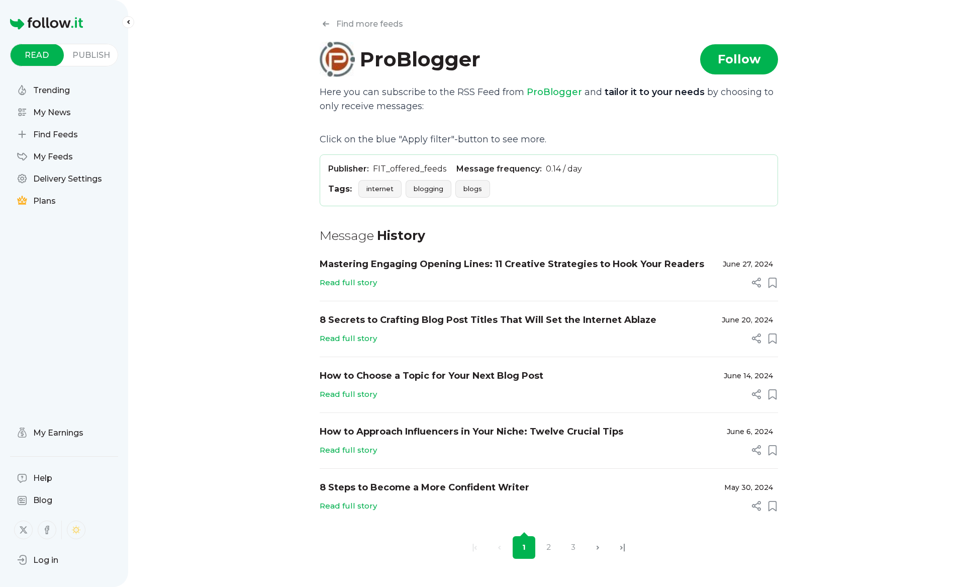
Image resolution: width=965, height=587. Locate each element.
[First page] (474, 547)
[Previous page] (499, 547)
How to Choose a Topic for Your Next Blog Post (431, 375)
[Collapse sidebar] (128, 22)
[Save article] (772, 282)
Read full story (348, 282)
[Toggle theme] (76, 530)
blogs (472, 189)
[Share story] (756, 282)
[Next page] (598, 547)
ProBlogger (554, 92)
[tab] (37, 55)
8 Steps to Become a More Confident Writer (424, 487)
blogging (428, 189)
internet (380, 189)
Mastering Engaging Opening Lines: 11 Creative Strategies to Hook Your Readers (512, 264)
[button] (37, 560)
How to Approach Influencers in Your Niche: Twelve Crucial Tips (471, 431)
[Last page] (622, 547)
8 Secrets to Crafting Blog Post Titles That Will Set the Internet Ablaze (488, 319)
